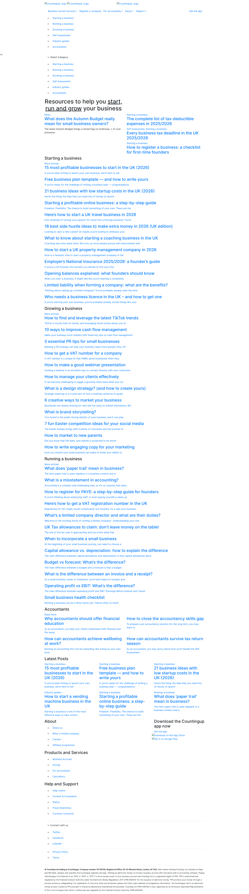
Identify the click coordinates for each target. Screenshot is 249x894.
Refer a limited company (66, 733)
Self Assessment (61, 35)
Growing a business (63, 29)
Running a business (63, 23)
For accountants (112, 11)
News (48, 114)
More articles (52, 163)
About (128, 11)
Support (140, 11)
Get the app (195, 11)
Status (56, 802)
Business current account (61, 11)
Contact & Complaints (65, 796)
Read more (50, 614)
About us (57, 727)
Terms (56, 857)
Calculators (59, 776)
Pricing (56, 764)
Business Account (62, 759)
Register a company (90, 11)
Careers (57, 739)
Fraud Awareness (62, 807)
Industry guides (61, 41)
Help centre (59, 790)
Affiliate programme (63, 745)
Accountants (59, 46)
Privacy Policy (60, 851)
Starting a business (63, 18)
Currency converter (63, 813)
